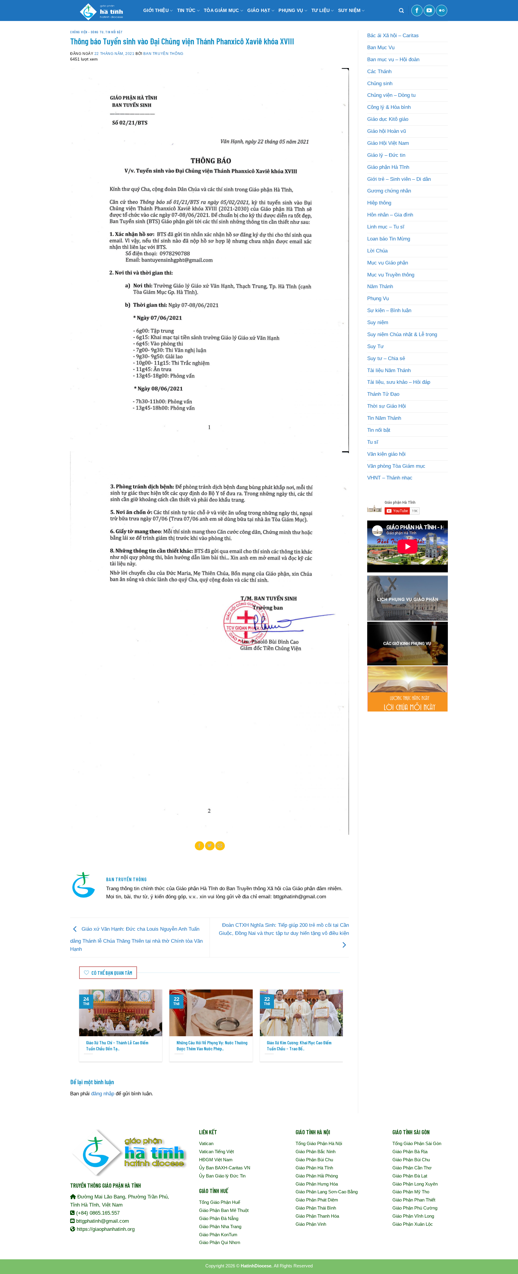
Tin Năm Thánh (384, 418)
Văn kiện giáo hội (386, 454)
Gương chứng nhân (389, 191)
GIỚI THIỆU (156, 10)
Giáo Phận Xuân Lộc (412, 1224)
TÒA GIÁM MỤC (221, 10)
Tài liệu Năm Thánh (389, 370)
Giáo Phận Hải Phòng (317, 1175)
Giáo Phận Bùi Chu (314, 1159)
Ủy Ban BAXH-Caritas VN (224, 1167)
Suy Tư (375, 346)
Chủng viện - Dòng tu (87, 32)
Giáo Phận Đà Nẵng (218, 1218)
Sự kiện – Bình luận (389, 310)
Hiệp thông (379, 203)
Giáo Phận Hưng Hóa (317, 1183)
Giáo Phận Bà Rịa (409, 1151)
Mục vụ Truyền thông (390, 275)
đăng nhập (102, 1093)
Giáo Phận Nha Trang (220, 1226)
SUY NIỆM (349, 10)
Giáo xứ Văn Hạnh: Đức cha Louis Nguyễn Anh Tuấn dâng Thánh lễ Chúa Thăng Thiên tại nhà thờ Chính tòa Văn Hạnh (136, 939)
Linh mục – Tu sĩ (385, 227)
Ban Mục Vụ (380, 47)
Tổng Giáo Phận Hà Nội (319, 1143)
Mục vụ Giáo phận (387, 263)
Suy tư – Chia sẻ (386, 358)
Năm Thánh (380, 286)
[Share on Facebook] (199, 845)
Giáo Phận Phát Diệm (317, 1199)
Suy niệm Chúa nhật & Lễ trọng (402, 334)
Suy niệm (377, 322)
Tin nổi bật (114, 32)
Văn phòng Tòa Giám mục (396, 466)
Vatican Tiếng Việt (216, 1151)
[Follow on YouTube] (429, 10)
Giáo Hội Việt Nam (388, 143)
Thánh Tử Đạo (383, 394)
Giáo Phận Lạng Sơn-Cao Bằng (327, 1191)
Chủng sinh (379, 83)
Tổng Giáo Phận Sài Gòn (416, 1143)
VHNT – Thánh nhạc (389, 478)
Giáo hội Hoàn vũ (386, 131)
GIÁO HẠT (258, 10)
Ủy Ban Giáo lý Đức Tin (222, 1175)
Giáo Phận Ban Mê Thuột (224, 1210)
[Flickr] (441, 10)
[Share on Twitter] (210, 845)
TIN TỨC (186, 10)
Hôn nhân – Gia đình (390, 215)
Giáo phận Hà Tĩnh (388, 167)
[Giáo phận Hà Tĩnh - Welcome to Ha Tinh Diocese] (100, 10)
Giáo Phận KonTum (218, 1234)
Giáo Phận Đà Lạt (409, 1175)
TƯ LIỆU (320, 10)
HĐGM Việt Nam (216, 1159)
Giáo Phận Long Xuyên (415, 1183)
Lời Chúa (377, 251)
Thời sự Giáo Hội (386, 406)
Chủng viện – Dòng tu (391, 95)
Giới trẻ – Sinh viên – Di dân (399, 179)
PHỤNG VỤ (290, 10)
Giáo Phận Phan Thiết (413, 1199)
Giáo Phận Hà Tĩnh (314, 1167)
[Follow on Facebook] (417, 10)
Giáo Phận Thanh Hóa (317, 1216)
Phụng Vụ (378, 298)
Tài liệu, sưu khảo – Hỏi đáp (398, 382)
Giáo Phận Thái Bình (316, 1207)
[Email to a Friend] (220, 845)
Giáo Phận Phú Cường (414, 1207)
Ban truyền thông (163, 53)
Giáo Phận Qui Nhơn (219, 1242)
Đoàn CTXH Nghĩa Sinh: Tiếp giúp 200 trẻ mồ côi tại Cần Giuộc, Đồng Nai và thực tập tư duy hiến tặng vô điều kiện (284, 929)
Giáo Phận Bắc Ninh (315, 1151)
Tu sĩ (372, 442)
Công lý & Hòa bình (389, 107)
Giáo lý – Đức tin (386, 155)
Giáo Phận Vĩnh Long (413, 1216)
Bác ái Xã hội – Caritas (393, 35)
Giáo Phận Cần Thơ (412, 1167)
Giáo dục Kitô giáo (387, 119)
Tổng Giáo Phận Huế (219, 1202)
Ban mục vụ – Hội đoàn (393, 59)
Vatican (206, 1143)
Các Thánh (379, 71)
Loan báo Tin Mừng (388, 239)
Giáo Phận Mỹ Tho (410, 1191)
